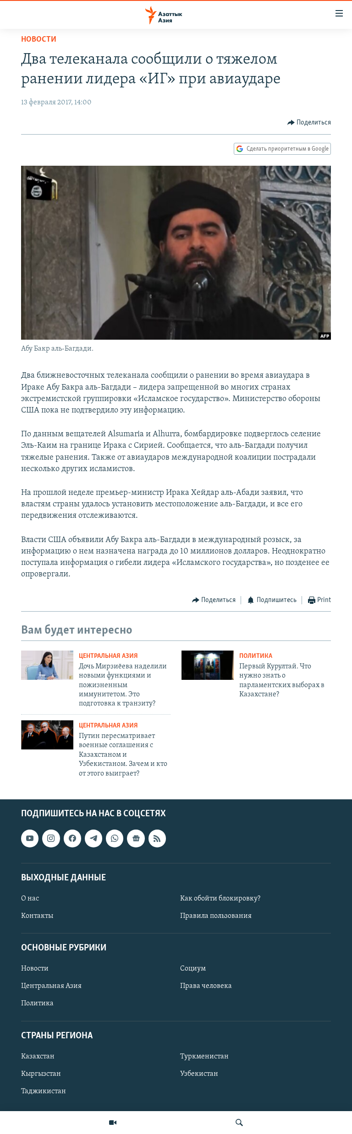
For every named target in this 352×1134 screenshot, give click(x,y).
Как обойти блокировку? (220, 898)
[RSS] (157, 838)
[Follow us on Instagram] (51, 838)
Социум (193, 968)
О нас (30, 898)
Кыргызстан (41, 1074)
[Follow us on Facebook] (72, 838)
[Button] (309, 123)
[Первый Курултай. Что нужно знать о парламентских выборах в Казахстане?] (208, 665)
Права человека (206, 986)
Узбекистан (199, 1074)
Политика (255, 656)
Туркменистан (204, 1056)
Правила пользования (216, 916)
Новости (38, 40)
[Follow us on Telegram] (93, 838)
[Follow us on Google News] (135, 838)
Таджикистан (43, 1091)
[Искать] (239, 1122)
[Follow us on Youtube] (29, 838)
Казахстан (38, 1056)
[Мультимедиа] (112, 1122)
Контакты (37, 916)
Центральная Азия (108, 656)
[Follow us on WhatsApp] (114, 838)
